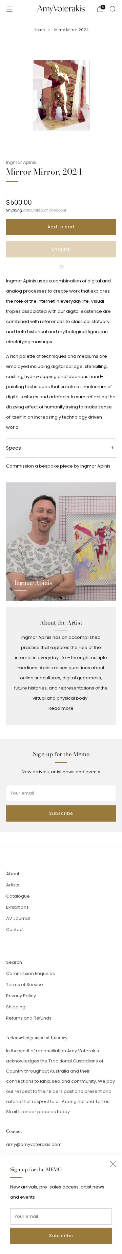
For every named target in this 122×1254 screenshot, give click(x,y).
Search (14, 962)
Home (39, 29)
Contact (15, 929)
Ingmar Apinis (21, 162)
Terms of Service (24, 984)
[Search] (112, 8)
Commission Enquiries (30, 973)
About (12, 874)
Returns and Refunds (29, 1018)
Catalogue (18, 896)
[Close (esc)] (113, 1164)
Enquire (61, 249)
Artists (12, 885)
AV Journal (18, 918)
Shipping (14, 210)
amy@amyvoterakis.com (34, 1144)
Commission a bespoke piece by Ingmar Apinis (58, 466)
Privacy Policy (21, 996)
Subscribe (61, 1235)
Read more (61, 708)
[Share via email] (61, 267)
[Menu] (9, 9)
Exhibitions (17, 907)
